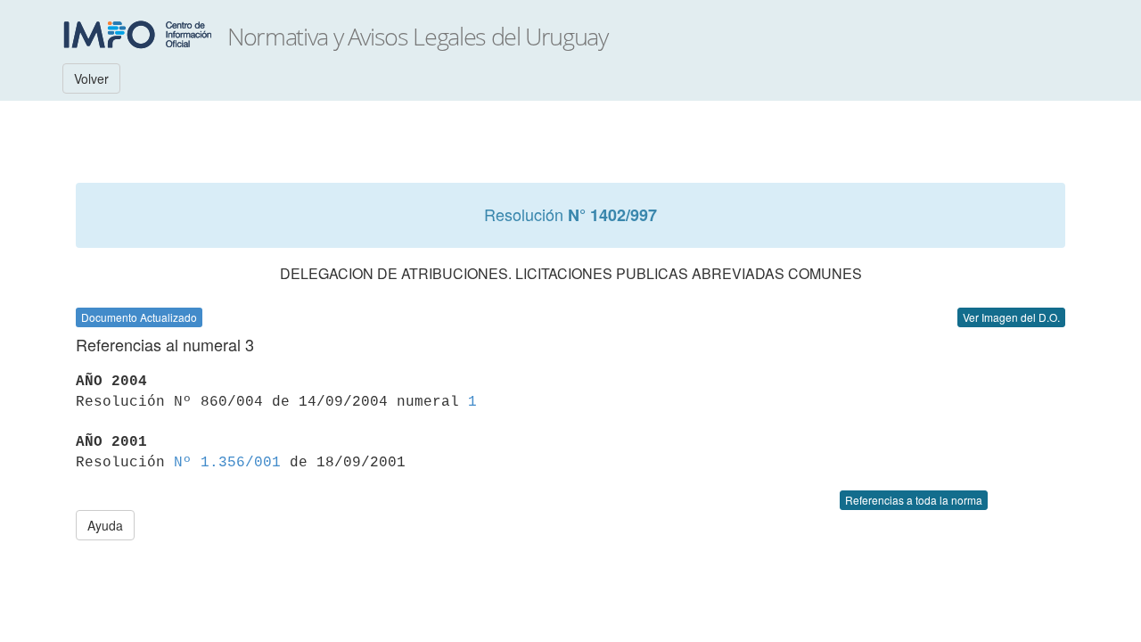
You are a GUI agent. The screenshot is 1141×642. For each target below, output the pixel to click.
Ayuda (105, 525)
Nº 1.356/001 (227, 463)
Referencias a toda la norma (913, 499)
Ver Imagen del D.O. (1011, 317)
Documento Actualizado (139, 317)
